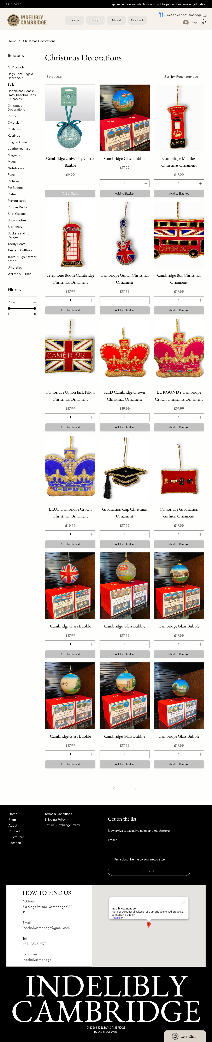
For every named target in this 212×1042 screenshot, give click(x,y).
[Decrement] (102, 183)
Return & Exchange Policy (62, 825)
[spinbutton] (124, 183)
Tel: (25, 938)
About (12, 825)
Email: (27, 923)
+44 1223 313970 (34, 944)
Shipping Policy (55, 819)
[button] (203, 22)
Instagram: (30, 954)
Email (112, 840)
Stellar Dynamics (108, 1031)
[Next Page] (135, 789)
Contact (14, 831)
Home (12, 814)
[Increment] (146, 183)
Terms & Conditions (58, 814)
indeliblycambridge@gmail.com (46, 928)
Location (14, 843)
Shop (12, 820)
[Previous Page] (113, 789)
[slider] (9, 308)
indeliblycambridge (37, 960)
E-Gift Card (16, 837)
